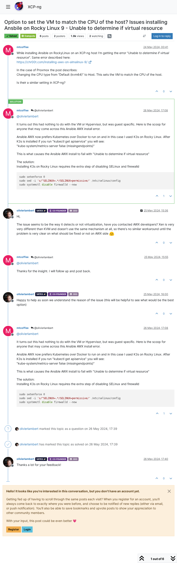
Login (27, 529)
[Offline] (10, 213)
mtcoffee (22, 47)
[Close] (169, 491)
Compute (29, 36)
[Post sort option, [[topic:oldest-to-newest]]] (144, 36)
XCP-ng (34, 7)
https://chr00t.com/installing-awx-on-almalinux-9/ (52, 62)
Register (13, 529)
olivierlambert (25, 210)
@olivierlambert (43, 110)
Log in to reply (162, 36)
